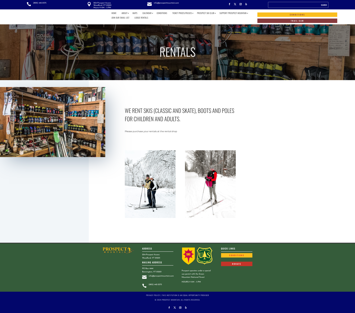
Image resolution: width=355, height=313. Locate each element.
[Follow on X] (235, 4)
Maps (135, 13)
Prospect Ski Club (205, 13)
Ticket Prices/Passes (182, 13)
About (124, 13)
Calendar (147, 13)
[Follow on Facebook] (229, 4)
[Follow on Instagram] (240, 4)
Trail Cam (297, 20)
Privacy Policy (153, 295)
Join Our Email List (120, 17)
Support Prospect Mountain (233, 13)
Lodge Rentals (141, 17)
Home (113, 13)
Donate (236, 263)
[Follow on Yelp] (246, 4)
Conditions (162, 13)
